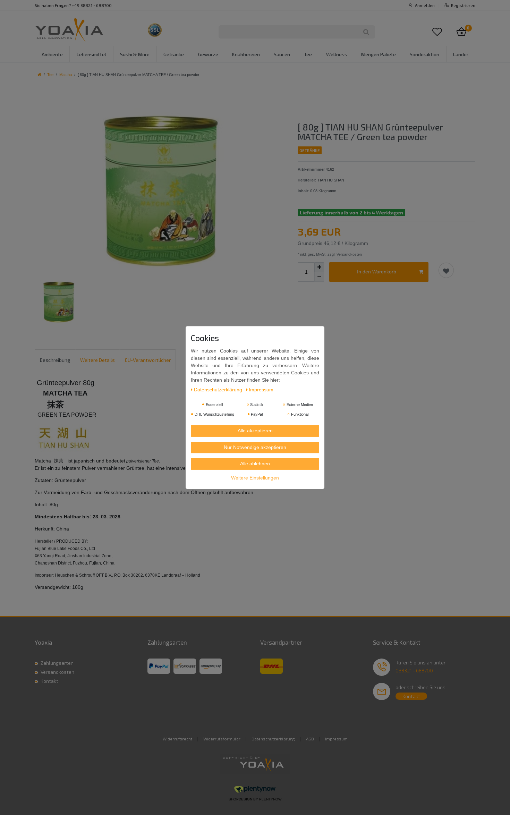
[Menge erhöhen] (319, 267)
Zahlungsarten (57, 663)
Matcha (65, 75)
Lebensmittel (91, 54)
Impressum (336, 738)
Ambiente (52, 54)
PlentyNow (270, 799)
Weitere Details (97, 360)
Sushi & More (135, 54)
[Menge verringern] (319, 277)
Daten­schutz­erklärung (219, 390)
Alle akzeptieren (255, 431)
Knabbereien (246, 54)
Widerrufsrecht (177, 738)
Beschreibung (55, 360)
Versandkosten (57, 672)
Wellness (336, 54)
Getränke (173, 54)
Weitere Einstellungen (255, 478)
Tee (308, 54)
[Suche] (366, 32)
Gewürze (208, 54)
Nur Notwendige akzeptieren (255, 447)
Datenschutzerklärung (273, 738)
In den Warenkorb (376, 271)
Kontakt (49, 681)
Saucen (282, 54)
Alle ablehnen (255, 464)
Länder (460, 54)
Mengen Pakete (378, 54)
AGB (310, 738)
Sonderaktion (424, 54)
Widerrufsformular (221, 738)
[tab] (55, 359)
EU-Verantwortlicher (148, 360)
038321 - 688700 (414, 670)
